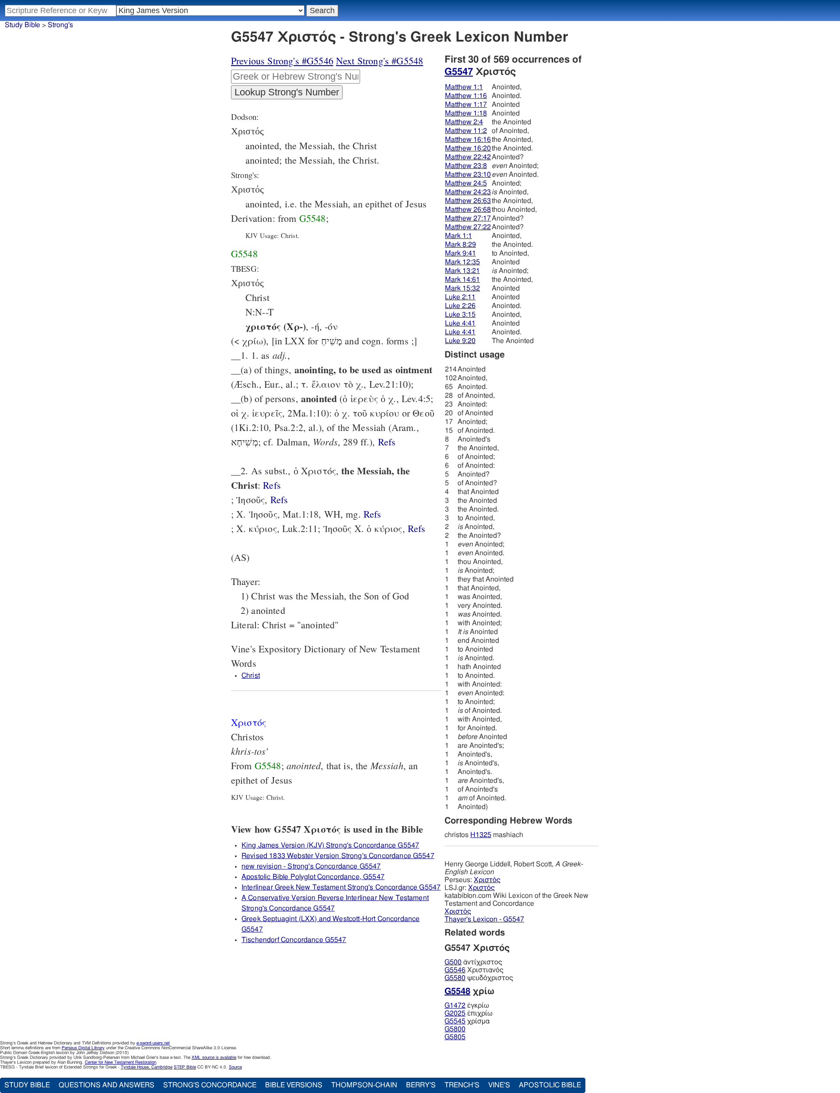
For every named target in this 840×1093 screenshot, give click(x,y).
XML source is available (214, 1057)
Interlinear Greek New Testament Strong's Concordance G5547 (341, 887)
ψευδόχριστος (478, 977)
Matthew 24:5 (466, 183)
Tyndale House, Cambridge (146, 1067)
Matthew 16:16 (468, 139)
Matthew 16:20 (468, 148)
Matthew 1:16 (466, 95)
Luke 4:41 (460, 323)
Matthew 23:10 (468, 174)
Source (235, 1067)
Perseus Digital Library (83, 1048)
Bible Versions (293, 1085)
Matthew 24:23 (468, 192)
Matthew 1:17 (466, 104)
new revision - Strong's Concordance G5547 (311, 866)
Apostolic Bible (550, 1085)
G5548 (312, 218)
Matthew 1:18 (466, 113)
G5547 (458, 72)
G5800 (455, 1029)
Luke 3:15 (460, 314)
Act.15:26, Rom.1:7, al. (417, 528)
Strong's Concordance (209, 1085)
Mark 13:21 (462, 270)
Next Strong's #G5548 (379, 60)
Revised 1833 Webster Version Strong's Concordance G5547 (338, 855)
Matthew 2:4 (464, 122)
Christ (251, 675)
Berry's (421, 1085)
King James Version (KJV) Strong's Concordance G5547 (330, 845)
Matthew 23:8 (466, 165)
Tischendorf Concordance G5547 (294, 939)
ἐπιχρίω (468, 1013)
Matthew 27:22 (468, 227)
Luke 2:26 (460, 305)
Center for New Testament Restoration (120, 1062)
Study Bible (22, 24)
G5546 (455, 970)
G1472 (455, 1005)
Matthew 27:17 (468, 218)
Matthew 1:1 (464, 87)
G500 (453, 962)
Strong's (60, 24)
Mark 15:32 (462, 288)
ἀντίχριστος (473, 962)
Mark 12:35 (462, 262)
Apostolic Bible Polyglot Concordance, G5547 (313, 876)
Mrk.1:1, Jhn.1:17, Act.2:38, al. (279, 499)
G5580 (455, 977)
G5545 (455, 1021)
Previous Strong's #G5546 (282, 60)
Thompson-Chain (364, 1085)
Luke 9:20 (460, 340)
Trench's (462, 1085)
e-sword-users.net (153, 1043)
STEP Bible (185, 1067)
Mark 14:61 (462, 279)
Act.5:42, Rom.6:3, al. (373, 514)
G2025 (455, 1013)
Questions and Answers (106, 1085)
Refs (387, 441)
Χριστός (487, 879)
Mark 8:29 (460, 244)
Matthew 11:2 (466, 130)
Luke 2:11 (460, 297)
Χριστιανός (474, 970)
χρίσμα (467, 1021)
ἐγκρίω (466, 1005)
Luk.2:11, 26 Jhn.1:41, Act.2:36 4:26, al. (387, 441)
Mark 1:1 (458, 235)
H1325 (480, 834)
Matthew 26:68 (468, 209)
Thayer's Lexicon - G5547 (484, 919)
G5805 (455, 1036)
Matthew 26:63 (468, 200)
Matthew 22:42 (468, 157)
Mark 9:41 (460, 253)
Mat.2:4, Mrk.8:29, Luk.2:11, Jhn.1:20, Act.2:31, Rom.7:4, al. (272, 485)
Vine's (499, 1085)
